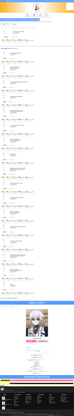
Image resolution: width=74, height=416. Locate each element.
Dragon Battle (41, 366)
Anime (34, 16)
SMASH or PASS (4, 306)
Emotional (14, 40)
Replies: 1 (13, 383)
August (3, 396)
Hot (5, 27)
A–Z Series (16, 396)
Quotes (28, 347)
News (15, 402)
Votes (17, 306)
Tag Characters (63, 398)
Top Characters (28, 397)
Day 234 (3, 406)
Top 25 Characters (52, 402)
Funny (9, 40)
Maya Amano (7, 404)
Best (2, 27)
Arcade (46, 16)
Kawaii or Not (11, 306)
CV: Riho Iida (15, 33)
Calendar (15, 404)
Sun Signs (39, 400)
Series (18, 27)
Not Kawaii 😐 (42, 341)
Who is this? (14, 381)
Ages (38, 398)
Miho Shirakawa (13, 48)
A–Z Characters (28, 396)
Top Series (16, 397)
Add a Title (63, 396)
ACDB (4, 1)
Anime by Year (16, 405)
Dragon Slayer (37, 371)
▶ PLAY (4, 58)
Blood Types (39, 401)
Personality (39, 397)
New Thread (44, 377)
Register (22, 392)
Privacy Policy (18, 412)
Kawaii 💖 (31, 341)
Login (20, 392)
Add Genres (63, 400)
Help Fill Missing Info (64, 401)
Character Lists (28, 401)
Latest (28, 27)
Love (3, 40)
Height (38, 402)
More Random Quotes (9, 298)
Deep (27, 40)
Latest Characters (29, 398)
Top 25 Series (51, 401)
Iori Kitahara (32, 350)
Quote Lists (33, 27)
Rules (23, 412)
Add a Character (64, 397)
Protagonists (51, 398)
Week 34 (3, 401)
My (8, 27)
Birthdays (27, 16)
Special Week (7, 409)
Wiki (6, 412)
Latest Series (16, 398)
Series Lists (16, 401)
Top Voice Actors (52, 397)
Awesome (21, 40)
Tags (14, 400)
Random (23, 27)
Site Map (9, 412)
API (4, 412)
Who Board (30, 377)
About (2, 412)
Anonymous (14, 380)
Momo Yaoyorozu (8, 399)
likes (31, 40)
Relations (39, 396)
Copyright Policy (51, 414)
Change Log (13, 412)
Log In (7, 1)
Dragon (41, 373)
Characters (40, 16)
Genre (50, 400)
